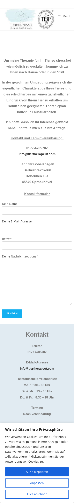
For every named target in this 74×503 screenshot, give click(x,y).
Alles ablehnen (37, 494)
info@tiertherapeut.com (37, 154)
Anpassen (37, 483)
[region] (37, 463)
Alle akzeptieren (37, 472)
